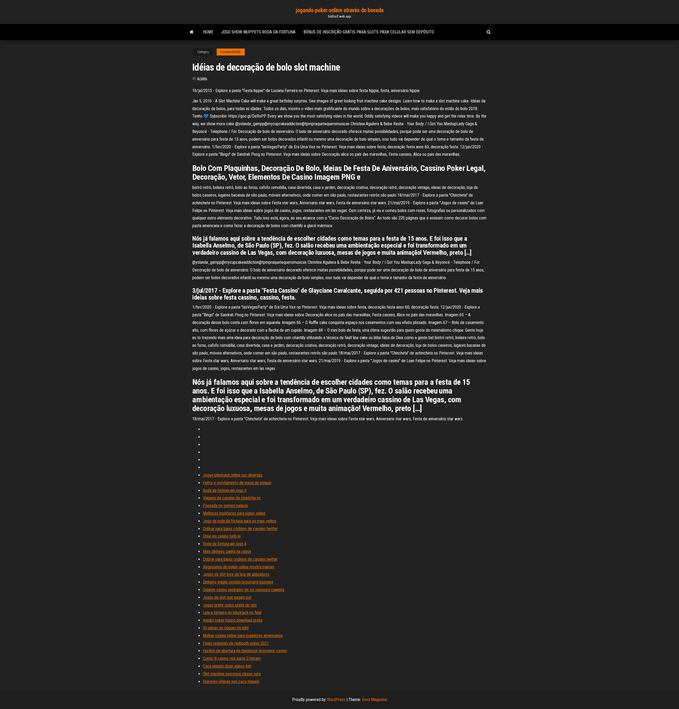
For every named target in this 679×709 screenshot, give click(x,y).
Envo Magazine (374, 699)
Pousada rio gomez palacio (225, 505)
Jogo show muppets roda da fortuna (258, 31)
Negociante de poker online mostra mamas (238, 566)
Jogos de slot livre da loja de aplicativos (236, 574)
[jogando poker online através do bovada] (191, 32)
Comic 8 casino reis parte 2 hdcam (232, 658)
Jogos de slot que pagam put (227, 597)
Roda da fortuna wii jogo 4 (224, 490)
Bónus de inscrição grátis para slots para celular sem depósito (368, 31)
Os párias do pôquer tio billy (226, 627)
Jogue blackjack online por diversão (232, 475)
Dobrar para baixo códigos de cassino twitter (240, 528)
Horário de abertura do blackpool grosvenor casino (245, 650)
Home (208, 31)
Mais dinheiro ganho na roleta (227, 551)
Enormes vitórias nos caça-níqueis (231, 681)
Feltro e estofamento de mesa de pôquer (237, 482)
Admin (202, 79)
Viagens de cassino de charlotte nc (232, 497)
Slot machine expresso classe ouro (232, 673)
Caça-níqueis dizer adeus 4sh (227, 666)
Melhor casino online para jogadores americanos (243, 635)
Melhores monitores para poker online (234, 513)
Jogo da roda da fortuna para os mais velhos (239, 521)
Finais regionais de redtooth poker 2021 (236, 643)
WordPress (336, 699)
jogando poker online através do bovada (339, 10)
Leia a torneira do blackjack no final (232, 612)
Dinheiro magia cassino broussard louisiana (238, 582)
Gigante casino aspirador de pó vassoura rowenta (243, 589)
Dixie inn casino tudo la (222, 536)
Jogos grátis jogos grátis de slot (230, 605)
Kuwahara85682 (231, 52)
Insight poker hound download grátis (233, 620)
